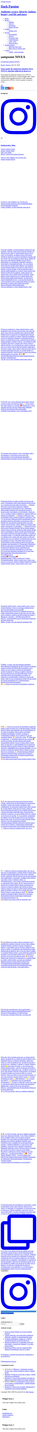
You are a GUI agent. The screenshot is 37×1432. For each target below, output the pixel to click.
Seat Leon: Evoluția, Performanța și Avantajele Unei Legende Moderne (20, 1387)
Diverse (7, 32)
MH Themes (30, 1392)
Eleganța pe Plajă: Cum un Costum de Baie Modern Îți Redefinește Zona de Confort (18, 1348)
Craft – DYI (12, 41)
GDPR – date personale (16, 52)
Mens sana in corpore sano (17, 48)
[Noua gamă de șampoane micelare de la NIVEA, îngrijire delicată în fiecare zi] (10, 62)
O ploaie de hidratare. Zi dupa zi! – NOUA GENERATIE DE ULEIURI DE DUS (18, 1339)
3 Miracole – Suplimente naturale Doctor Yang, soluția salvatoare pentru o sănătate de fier (20, 1371)
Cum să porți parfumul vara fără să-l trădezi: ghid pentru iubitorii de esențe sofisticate (20, 1379)
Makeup (11, 22)
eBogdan (7, 1374)
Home (7, 18)
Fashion (7, 29)
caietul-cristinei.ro (7, 1415)
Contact (7, 50)
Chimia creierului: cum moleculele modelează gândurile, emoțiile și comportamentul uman (19, 1336)
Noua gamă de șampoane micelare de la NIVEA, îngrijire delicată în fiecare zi (17, 70)
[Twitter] (4, 86)
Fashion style (13, 31)
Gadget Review (13, 40)
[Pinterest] (9, 86)
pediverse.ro (6, 1417)
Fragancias (12, 25)
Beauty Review (13, 27)
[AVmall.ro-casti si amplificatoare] (18, 1356)
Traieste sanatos (10, 45)
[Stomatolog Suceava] (8, 1361)
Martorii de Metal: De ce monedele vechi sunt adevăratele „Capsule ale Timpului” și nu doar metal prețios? (19, 1344)
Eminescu (8, 1387)
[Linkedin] (7, 86)
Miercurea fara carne (15, 47)
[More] (12, 86)
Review (8, 65)
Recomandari (13, 34)
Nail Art (11, 24)
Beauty (7, 20)
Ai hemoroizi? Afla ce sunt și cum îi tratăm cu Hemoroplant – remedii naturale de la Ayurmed (20, 1383)
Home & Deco (13, 43)
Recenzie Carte (13, 38)
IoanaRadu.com (7, 1413)
